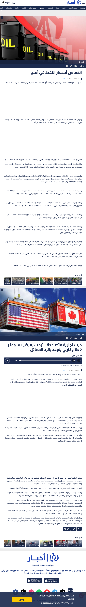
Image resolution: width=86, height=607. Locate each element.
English (8, 3)
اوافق (21, 599)
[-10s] (73, 361)
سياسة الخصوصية (47, 603)
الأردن (64, 8)
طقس (42, 8)
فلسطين (50, 8)
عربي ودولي (32, 8)
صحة (57, 8)
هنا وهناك (9, 8)
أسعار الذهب (73, 8)
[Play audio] (7, 360)
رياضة (17, 8)
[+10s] (78, 361)
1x (12, 361)
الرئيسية (82, 8)
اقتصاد (24, 8)
